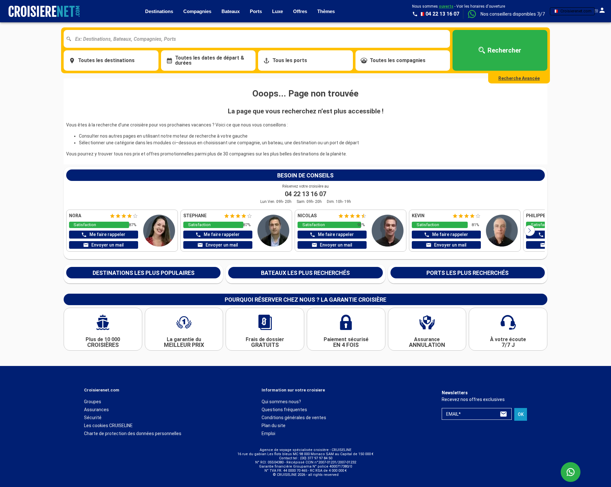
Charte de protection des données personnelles (132, 433)
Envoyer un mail (107, 244)
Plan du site (273, 425)
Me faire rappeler (107, 234)
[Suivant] (529, 230)
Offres (300, 11)
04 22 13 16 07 (305, 194)
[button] (513, 14)
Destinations (159, 11)
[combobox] (259, 39)
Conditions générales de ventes (294, 417)
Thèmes (326, 11)
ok (521, 414)
